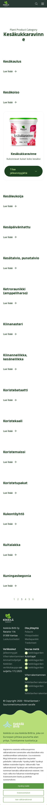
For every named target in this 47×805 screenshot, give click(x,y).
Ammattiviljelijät (12, 660)
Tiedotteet (30, 642)
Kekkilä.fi (11, 3)
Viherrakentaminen (13, 656)
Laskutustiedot (11, 639)
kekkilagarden (35, 652)
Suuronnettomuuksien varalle (19, 704)
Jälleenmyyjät (10, 652)
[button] (36, 4)
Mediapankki (32, 639)
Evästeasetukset (23, 793)
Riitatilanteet (31, 700)
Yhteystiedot (32, 635)
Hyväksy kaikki (23, 786)
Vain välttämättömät (23, 799)
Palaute (29, 631)
